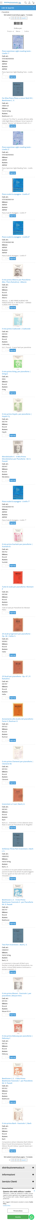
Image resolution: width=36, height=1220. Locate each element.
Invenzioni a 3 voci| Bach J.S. (13, 804)
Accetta (18, 1217)
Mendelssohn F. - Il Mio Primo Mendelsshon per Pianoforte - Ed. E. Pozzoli (16, 458)
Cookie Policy (6, 1205)
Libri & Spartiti (8, 8)
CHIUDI (34, 1191)
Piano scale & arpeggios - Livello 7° (16, 501)
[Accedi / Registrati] (29, 2)
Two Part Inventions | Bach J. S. (14, 944)
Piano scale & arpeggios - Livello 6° (16, 237)
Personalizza (18, 1211)
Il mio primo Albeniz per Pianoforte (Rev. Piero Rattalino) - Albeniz (16, 281)
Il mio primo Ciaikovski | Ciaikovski (16, 329)
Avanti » (24, 18)
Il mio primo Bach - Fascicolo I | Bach (16, 1123)
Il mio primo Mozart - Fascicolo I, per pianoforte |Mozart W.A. (16, 994)
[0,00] (33, 2)
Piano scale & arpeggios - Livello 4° (16, 194)
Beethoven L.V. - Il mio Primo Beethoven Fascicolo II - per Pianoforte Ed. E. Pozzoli (17, 902)
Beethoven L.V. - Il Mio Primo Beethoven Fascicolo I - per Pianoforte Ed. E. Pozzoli (17, 1080)
